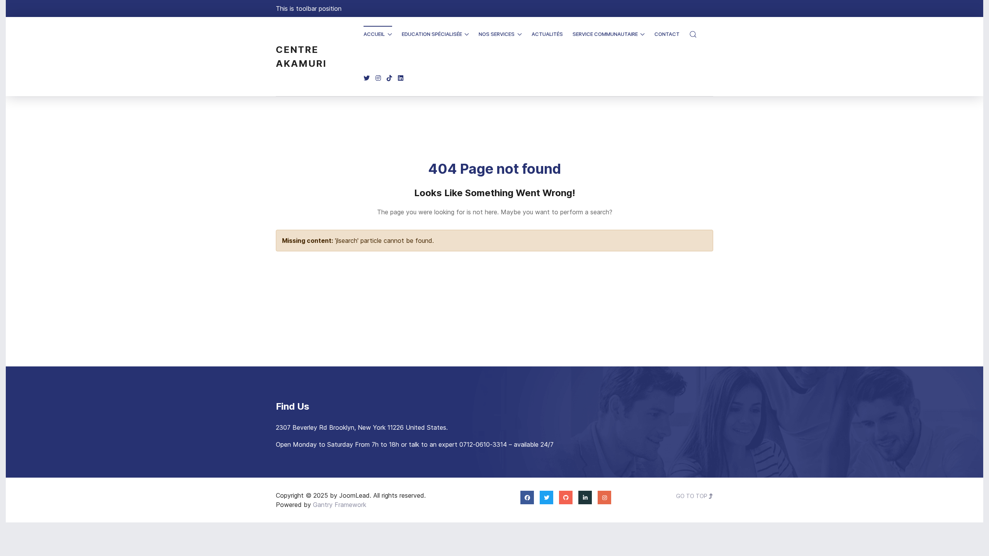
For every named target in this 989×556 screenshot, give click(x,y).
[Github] (566, 497)
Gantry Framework (339, 505)
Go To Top (692, 496)
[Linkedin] (400, 78)
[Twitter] (367, 78)
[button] (693, 34)
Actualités (547, 34)
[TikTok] (389, 78)
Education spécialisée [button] (432, 34)
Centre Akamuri (301, 56)
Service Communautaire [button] (605, 34)
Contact (667, 34)
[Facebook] (527, 497)
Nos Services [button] (497, 34)
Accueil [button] (374, 34)
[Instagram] (378, 78)
